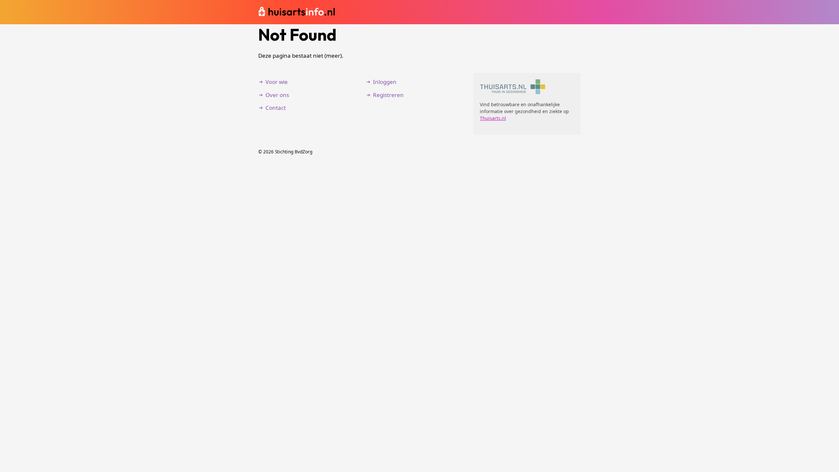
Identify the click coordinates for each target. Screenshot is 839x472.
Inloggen (385, 82)
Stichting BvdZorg (293, 151)
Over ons (277, 95)
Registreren (388, 95)
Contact (275, 107)
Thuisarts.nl (493, 118)
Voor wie (276, 82)
